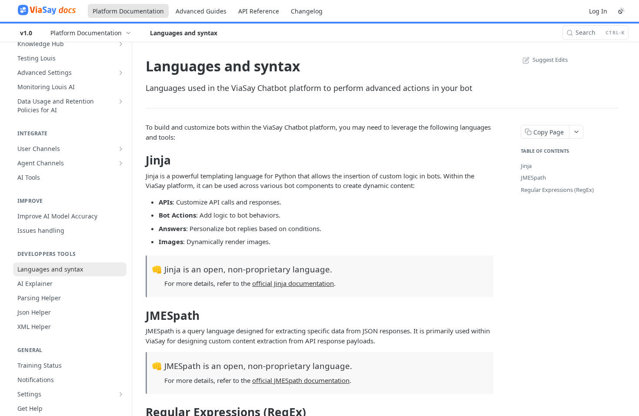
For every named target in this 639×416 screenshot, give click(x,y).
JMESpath (533, 177)
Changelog (307, 11)
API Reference (258, 11)
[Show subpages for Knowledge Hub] (120, 43)
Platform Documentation (128, 11)
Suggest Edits (550, 60)
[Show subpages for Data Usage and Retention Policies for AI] (120, 101)
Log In (598, 11)
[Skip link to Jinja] (139, 160)
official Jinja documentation (293, 283)
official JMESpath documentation (300, 380)
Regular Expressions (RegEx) (557, 190)
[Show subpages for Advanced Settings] (120, 72)
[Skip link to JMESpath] (139, 315)
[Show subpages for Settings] (120, 394)
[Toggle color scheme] (621, 11)
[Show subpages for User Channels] (120, 148)
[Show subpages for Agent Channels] (120, 163)
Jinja (526, 166)
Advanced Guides (201, 11)
